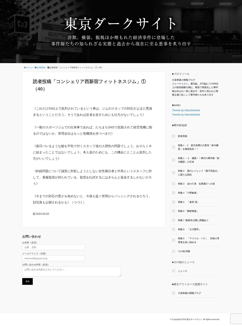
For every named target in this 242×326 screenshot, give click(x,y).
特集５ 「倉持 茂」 (188, 202)
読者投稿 (182, 136)
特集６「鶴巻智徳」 (188, 211)
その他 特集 (184, 251)
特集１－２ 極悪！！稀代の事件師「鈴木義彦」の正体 (198, 160)
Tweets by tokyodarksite (186, 110)
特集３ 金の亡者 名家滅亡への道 (196, 183)
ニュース (182, 271)
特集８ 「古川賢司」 (189, 229)
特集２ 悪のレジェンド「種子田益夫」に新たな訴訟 (198, 173)
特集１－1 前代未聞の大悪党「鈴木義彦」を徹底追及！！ (198, 147)
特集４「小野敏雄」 (188, 192)
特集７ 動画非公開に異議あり (193, 220)
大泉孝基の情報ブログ (189, 293)
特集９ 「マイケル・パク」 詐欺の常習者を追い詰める (198, 240)
